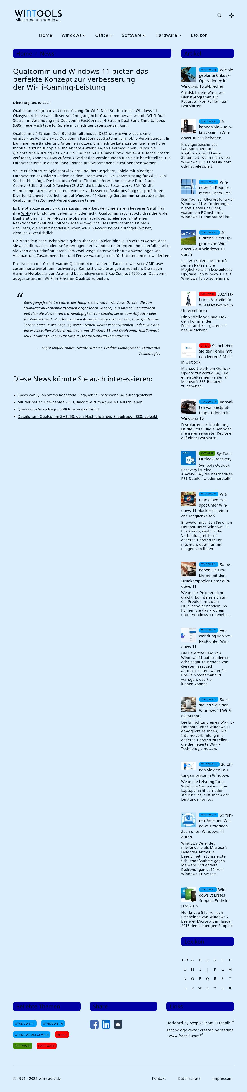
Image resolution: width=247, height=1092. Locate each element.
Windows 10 (53, 1023)
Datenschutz (189, 1078)
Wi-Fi (25, 213)
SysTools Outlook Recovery (216, 456)
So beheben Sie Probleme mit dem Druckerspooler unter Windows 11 (206, 575)
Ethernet (67, 278)
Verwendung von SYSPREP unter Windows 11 (207, 638)
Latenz (100, 125)
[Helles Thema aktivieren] (231, 15)
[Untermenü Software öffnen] (144, 35)
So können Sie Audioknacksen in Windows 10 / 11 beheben (206, 129)
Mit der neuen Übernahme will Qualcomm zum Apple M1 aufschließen (80, 402)
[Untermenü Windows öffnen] (84, 35)
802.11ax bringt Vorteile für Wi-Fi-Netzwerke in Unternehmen (207, 302)
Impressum (222, 1078)
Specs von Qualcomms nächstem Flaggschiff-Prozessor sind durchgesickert (85, 395)
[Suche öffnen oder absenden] (219, 15)
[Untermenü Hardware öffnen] (179, 35)
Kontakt (159, 1078)
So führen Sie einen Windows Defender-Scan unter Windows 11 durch (207, 826)
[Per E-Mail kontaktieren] (118, 1025)
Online (77, 180)
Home (45, 35)
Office (101, 35)
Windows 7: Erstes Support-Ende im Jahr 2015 (205, 898)
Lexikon (199, 35)
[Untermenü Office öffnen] (110, 35)
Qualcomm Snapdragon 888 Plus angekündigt (58, 409)
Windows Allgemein (32, 1034)
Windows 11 (25, 1023)
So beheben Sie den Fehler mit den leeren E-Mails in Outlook (207, 354)
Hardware (166, 35)
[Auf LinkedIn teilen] (106, 1025)
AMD (150, 263)
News (47, 53)
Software (132, 35)
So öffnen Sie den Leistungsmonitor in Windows (207, 770)
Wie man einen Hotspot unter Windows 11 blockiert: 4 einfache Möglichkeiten (205, 505)
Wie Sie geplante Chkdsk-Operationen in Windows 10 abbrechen (207, 78)
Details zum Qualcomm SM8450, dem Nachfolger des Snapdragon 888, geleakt (88, 416)
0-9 (185, 959)
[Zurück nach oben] (237, 1082)
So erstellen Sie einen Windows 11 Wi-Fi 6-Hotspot (206, 708)
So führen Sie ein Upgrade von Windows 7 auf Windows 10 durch (206, 243)
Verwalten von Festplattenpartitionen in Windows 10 (207, 410)
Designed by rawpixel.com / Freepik (198, 1022)
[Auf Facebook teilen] (94, 1025)
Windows (72, 35)
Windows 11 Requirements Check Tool (215, 187)
